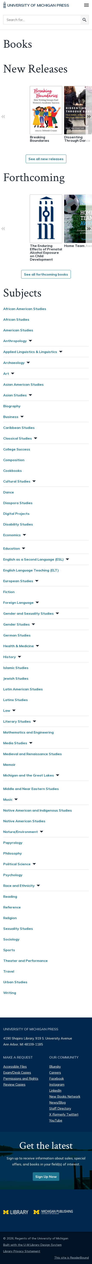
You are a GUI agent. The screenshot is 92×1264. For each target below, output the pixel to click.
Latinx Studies (15, 700)
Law (6, 710)
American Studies (18, 330)
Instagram (56, 1084)
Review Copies (14, 1084)
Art (6, 373)
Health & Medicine (18, 646)
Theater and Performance (25, 960)
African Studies (16, 319)
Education (11, 548)
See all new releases (46, 159)
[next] (89, 115)
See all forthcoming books (46, 274)
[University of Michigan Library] (18, 1211)
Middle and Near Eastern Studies (31, 789)
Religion (10, 918)
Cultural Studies (16, 481)
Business (10, 417)
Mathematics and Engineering (28, 732)
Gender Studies (16, 624)
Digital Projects (16, 513)
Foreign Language (18, 602)
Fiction (9, 592)
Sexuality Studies (18, 928)
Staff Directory (60, 1108)
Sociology (11, 939)
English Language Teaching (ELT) (31, 570)
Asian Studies (15, 395)
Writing (9, 993)
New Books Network (64, 1096)
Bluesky (55, 1067)
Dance (8, 492)
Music (7, 799)
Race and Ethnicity (19, 885)
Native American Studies (24, 821)
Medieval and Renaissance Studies (32, 754)
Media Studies (15, 743)
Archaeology (14, 362)
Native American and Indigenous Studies (37, 810)
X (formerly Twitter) (64, 1114)
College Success (16, 449)
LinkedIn (55, 1090)
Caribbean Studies (19, 427)
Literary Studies (17, 721)
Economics (12, 535)
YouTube (55, 1120)
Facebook (56, 1078)
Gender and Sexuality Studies (28, 613)
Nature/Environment (20, 832)
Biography (12, 406)
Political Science (17, 864)
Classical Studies (17, 438)
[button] (30, 340)
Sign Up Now (46, 1176)
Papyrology (12, 842)
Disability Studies (18, 524)
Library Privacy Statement (21, 1251)
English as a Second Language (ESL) (33, 559)
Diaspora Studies (18, 503)
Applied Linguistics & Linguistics (30, 352)
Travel (8, 971)
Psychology (12, 875)
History (9, 657)
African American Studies (24, 309)
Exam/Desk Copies (17, 1073)
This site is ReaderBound (71, 1258)
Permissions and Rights (20, 1078)
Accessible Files (15, 1067)
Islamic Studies (15, 668)
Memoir (9, 764)
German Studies (17, 635)
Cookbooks (12, 470)
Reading (10, 896)
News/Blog (57, 1102)
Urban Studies (15, 982)
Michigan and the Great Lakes (28, 775)
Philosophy (12, 853)
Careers (55, 1073)
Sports (9, 950)
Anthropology (15, 341)
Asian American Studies (23, 384)
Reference (12, 907)
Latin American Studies (23, 689)
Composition (13, 460)
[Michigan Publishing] (55, 1211)
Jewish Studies (15, 678)
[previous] (3, 115)
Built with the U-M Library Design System (32, 1245)
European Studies (18, 581)
